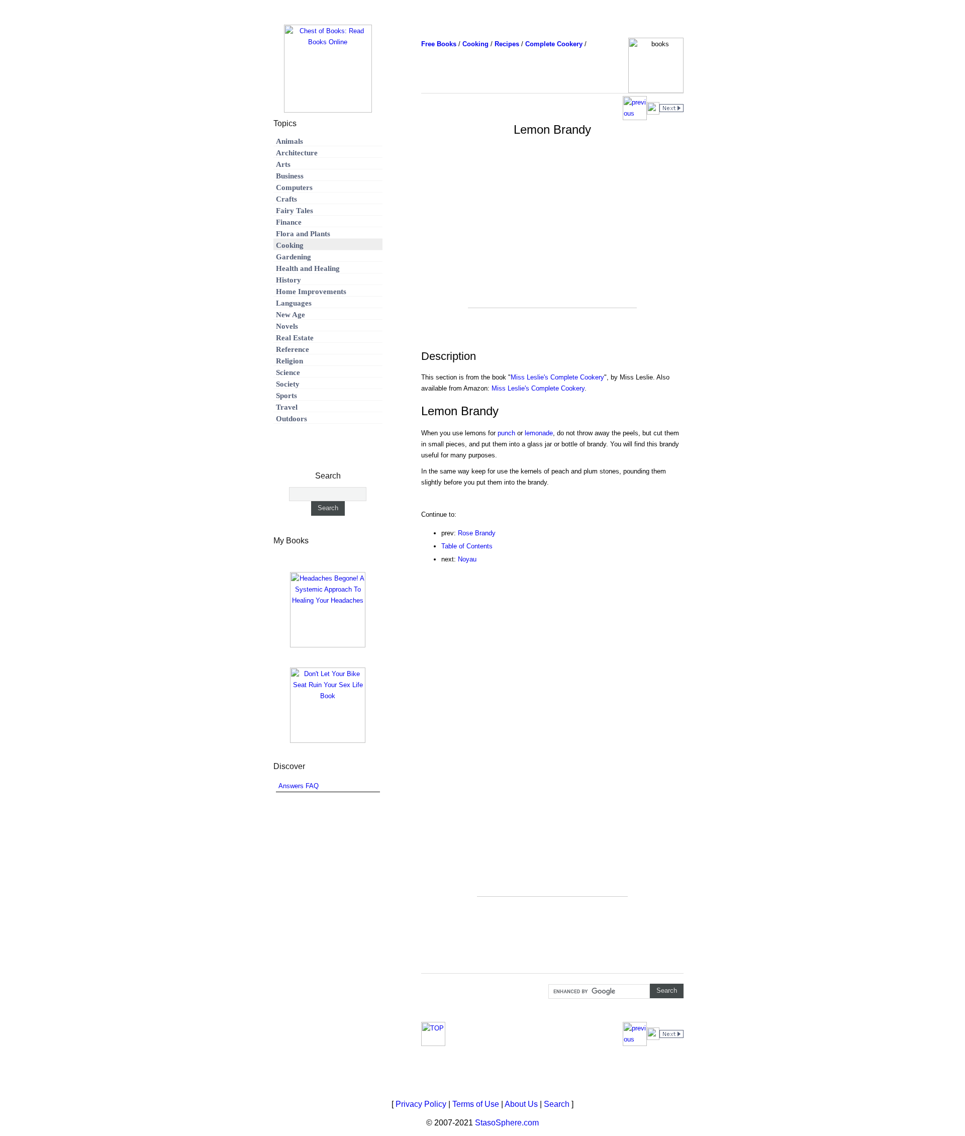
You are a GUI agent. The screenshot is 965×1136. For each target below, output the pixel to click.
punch (506, 433)
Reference (292, 349)
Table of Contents (467, 546)
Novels (287, 326)
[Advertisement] (552, 237)
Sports (286, 396)
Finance (289, 222)
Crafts (286, 199)
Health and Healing (308, 268)
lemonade (539, 433)
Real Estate (295, 338)
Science (288, 372)
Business (290, 176)
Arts (283, 164)
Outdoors (291, 419)
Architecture (297, 153)
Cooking (290, 245)
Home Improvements (311, 292)
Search (556, 1104)
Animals (289, 141)
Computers (294, 187)
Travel (287, 407)
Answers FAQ (298, 786)
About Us (521, 1104)
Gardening (293, 257)
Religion (289, 361)
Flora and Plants (303, 234)
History (288, 280)
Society (288, 384)
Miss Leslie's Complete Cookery (557, 377)
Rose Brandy (477, 533)
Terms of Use (475, 1104)
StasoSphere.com (507, 1122)
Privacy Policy (421, 1104)
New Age (290, 315)
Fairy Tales (294, 211)
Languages (294, 303)
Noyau (467, 559)
